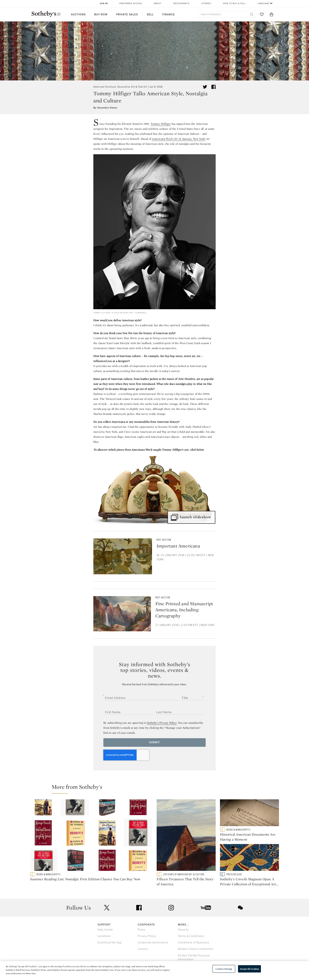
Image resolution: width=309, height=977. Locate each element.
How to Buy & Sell (234, 3)
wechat (240, 907)
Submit (154, 742)
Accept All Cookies (249, 968)
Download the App (109, 942)
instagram (171, 907)
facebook (139, 907)
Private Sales (127, 14)
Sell (150, 14)
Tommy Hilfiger (161, 124)
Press (141, 929)
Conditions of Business (193, 942)
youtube (206, 908)
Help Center (105, 929)
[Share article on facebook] (213, 87)
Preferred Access (130, 3)
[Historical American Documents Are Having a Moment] (249, 813)
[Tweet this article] (205, 87)
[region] (154, 969)
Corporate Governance (153, 942)
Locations (104, 936)
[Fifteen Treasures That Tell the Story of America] (186, 835)
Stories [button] (206, 3)
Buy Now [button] (100, 14)
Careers (143, 949)
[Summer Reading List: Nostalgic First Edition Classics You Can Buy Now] (91, 835)
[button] (156, 788)
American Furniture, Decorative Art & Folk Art (120, 87)
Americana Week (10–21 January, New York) (178, 139)
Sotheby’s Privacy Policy (162, 723)
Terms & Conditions (191, 936)
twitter (106, 908)
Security (183, 929)
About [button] (157, 3)
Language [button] (263, 3)
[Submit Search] (251, 14)
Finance (168, 14)
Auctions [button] (78, 14)
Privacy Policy (147, 936)
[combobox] (227, 14)
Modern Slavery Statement (195, 949)
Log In (104, 3)
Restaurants (181, 3)
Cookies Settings (223, 968)
